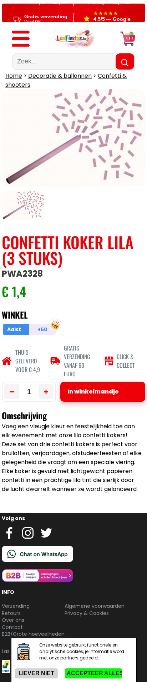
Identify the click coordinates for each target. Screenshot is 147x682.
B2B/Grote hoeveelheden (33, 634)
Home (13, 76)
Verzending (16, 606)
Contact (12, 627)
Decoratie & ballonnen (60, 76)
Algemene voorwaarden (95, 606)
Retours (11, 613)
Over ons (13, 620)
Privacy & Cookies (87, 613)
